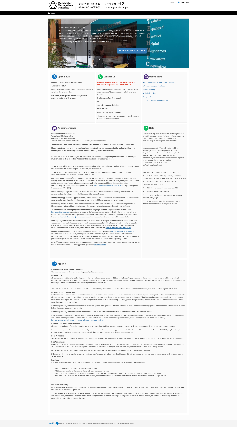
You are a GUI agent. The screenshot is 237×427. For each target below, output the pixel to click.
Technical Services (149, 93)
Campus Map (148, 97)
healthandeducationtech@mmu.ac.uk (108, 185)
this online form (100, 244)
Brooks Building (149, 89)
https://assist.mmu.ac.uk (60, 212)
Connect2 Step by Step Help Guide (155, 100)
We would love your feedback (154, 86)
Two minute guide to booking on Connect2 (159, 82)
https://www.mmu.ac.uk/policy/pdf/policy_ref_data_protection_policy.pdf (78, 320)
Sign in (172, 2)
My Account (184, 2)
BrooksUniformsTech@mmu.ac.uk (72, 217)
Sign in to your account (132, 50)
